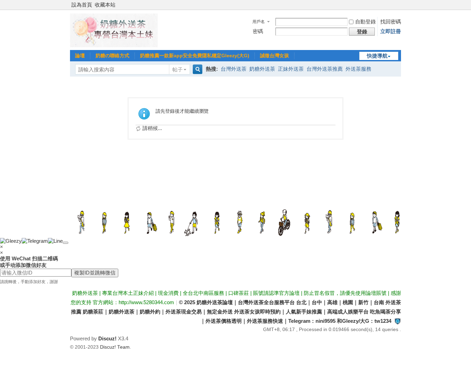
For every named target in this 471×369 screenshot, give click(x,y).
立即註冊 (390, 31)
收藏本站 (105, 5)
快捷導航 (377, 56)
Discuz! (107, 338)
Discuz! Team (115, 347)
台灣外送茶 (234, 69)
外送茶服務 (358, 69)
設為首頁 (81, 5)
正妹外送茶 (291, 69)
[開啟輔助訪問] (399, 5)
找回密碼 (390, 21)
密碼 (258, 31)
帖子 (177, 69)
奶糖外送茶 (262, 69)
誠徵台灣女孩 (274, 55)
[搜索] (196, 69)
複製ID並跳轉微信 (95, 273)
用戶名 (258, 21)
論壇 (80, 55)
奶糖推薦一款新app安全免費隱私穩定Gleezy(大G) (194, 55)
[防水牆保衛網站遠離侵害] (397, 321)
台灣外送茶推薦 (325, 69)
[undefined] (65, 243)
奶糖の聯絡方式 (112, 55)
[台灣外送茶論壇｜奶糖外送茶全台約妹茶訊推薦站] (114, 45)
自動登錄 (365, 21)
